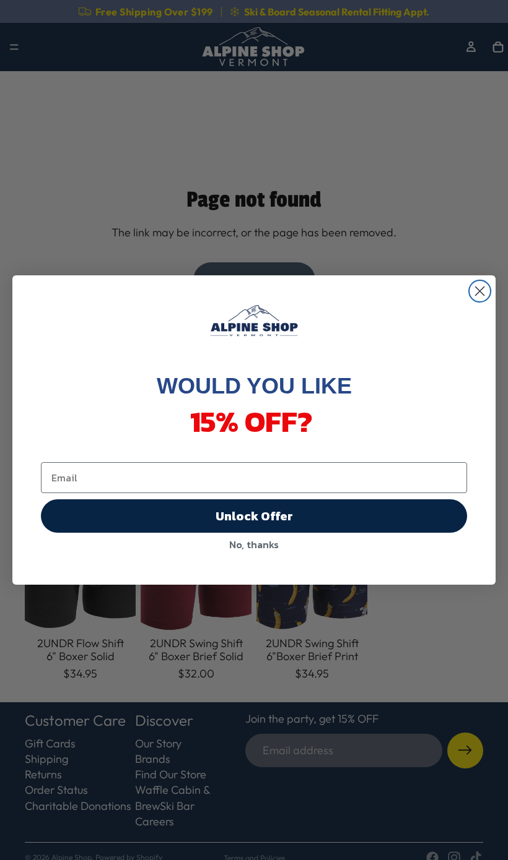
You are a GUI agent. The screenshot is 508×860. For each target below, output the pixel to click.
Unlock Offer (254, 516)
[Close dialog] (480, 291)
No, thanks (254, 544)
